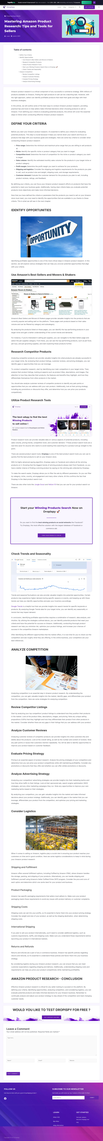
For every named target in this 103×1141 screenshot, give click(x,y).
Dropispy (11, 7)
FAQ (77, 1122)
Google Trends (16, 606)
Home (59, 7)
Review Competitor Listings (31, 74)
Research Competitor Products (32, 62)
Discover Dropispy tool (82, 1119)
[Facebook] (5, 1098)
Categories (71, 7)
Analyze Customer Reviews (31, 76)
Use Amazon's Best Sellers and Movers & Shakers (38, 60)
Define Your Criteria (26, 55)
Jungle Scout (40, 484)
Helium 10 (52, 484)
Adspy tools (56, 1117)
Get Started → (86, 2)
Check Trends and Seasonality (32, 69)
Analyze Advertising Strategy (32, 81)
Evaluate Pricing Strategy (30, 79)
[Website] (83, 1061)
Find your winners (81, 1117)
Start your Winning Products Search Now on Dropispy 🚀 (40, 67)
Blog (64, 7)
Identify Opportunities (26, 57)
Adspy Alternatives (58, 1125)
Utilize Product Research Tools (32, 64)
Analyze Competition (26, 72)
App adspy (56, 1121)
